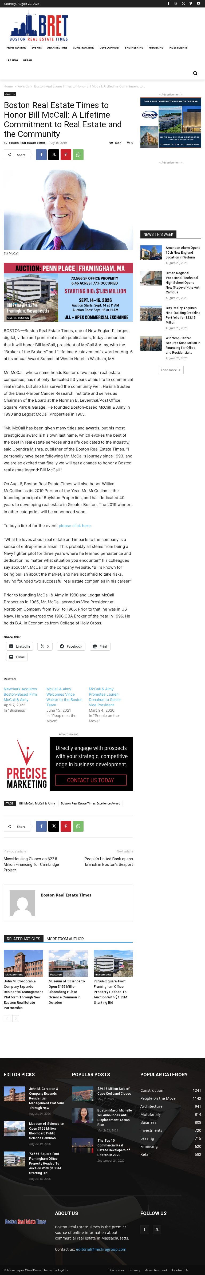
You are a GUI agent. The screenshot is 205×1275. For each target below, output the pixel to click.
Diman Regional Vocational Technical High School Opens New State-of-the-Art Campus (183, 282)
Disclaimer (116, 1270)
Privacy (134, 1270)
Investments (103, 974)
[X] (183, 4)
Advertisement (156, 1270)
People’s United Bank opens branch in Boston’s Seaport (109, 861)
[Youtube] (198, 4)
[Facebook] (168, 4)
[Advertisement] (171, 192)
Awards (23, 86)
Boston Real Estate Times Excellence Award (90, 803)
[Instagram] (176, 4)
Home (8, 86)
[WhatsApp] (78, 154)
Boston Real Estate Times (27, 143)
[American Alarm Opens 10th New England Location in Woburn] (151, 252)
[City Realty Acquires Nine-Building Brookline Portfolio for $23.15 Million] (151, 313)
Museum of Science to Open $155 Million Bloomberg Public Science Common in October (67, 992)
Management (14, 974)
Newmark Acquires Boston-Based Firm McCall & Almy (20, 694)
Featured (56, 974)
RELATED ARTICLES (23, 939)
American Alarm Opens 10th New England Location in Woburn (183, 252)
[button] (195, 73)
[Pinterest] (66, 154)
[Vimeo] (191, 4)
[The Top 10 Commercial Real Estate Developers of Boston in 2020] (82, 1145)
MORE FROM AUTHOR (65, 939)
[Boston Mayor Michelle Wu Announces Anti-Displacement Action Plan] (82, 1115)
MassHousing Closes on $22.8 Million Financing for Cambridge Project (31, 864)
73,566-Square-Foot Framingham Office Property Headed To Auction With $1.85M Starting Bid (110, 992)
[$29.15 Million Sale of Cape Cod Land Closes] (82, 1093)
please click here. (75, 525)
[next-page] (15, 1018)
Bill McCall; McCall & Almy (37, 803)
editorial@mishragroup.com (101, 1249)
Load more (169, 370)
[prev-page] (7, 1018)
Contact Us (180, 1270)
